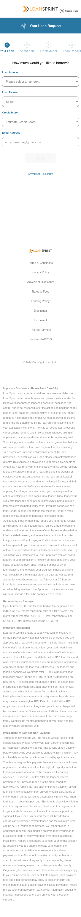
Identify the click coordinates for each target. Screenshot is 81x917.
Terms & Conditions (40, 262)
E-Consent (40, 320)
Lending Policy (40, 301)
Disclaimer (40, 310)
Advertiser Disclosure (40, 282)
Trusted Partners (40, 329)
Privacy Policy (41, 272)
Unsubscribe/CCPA (40, 339)
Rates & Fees (40, 291)
